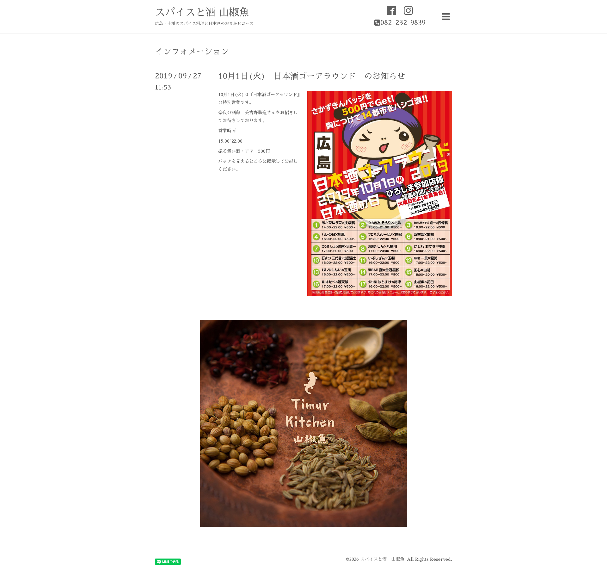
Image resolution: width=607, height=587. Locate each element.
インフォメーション (192, 51)
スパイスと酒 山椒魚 (202, 12)
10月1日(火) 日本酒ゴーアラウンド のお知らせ (311, 76)
